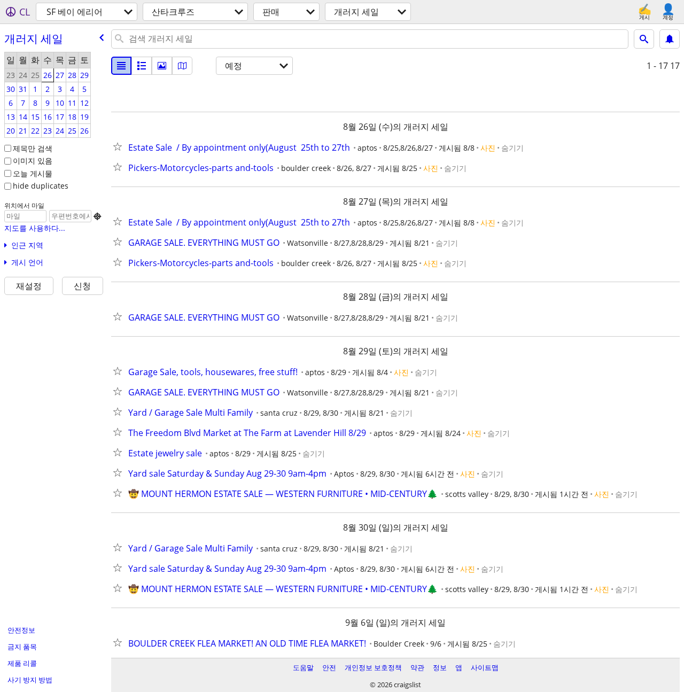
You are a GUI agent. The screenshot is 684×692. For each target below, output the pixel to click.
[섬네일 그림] (141, 66)
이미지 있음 (32, 160)
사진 (487, 148)
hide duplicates (40, 186)
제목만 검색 (32, 148)
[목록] (121, 66)
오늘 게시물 (32, 173)
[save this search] (669, 39)
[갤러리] (162, 66)
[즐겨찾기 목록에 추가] (119, 146)
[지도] (182, 66)
